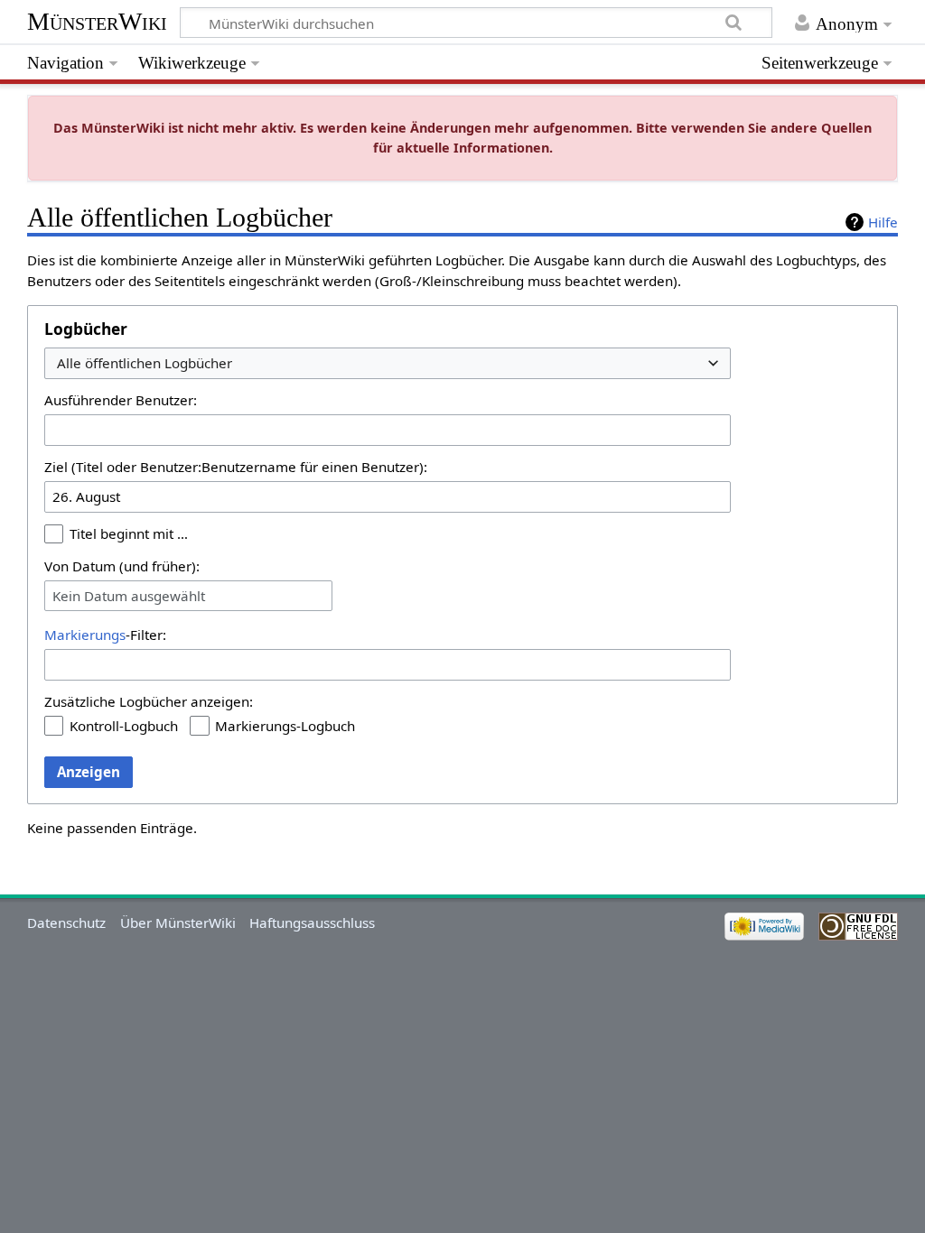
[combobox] (387, 363)
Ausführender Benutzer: (120, 400)
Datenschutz (66, 922)
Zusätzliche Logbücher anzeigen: (148, 701)
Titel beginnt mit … (129, 533)
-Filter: (105, 635)
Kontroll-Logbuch (124, 726)
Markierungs (85, 635)
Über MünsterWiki (178, 922)
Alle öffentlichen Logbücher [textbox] (144, 363)
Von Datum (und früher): (122, 566)
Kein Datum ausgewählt (128, 596)
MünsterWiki (97, 21)
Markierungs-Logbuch (285, 726)
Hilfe (883, 222)
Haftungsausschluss (312, 922)
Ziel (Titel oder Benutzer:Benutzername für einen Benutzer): (235, 467)
